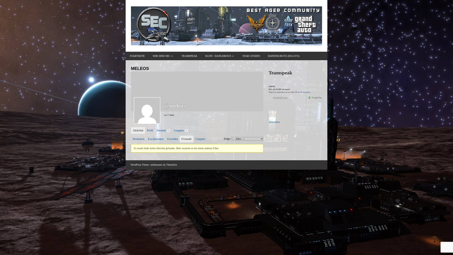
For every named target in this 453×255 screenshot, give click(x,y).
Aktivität (138, 130)
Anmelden (274, 122)
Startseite (137, 56)
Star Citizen (251, 56)
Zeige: (227, 138)
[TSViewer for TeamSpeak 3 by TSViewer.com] (278, 99)
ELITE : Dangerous (218, 56)
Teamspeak (189, 56)
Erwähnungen (156, 138)
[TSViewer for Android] (315, 98)
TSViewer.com (305, 92)
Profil (150, 130)
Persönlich (138, 138)
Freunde (163, 130)
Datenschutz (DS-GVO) (283, 56)
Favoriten (172, 138)
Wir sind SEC (161, 56)
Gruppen (180, 130)
